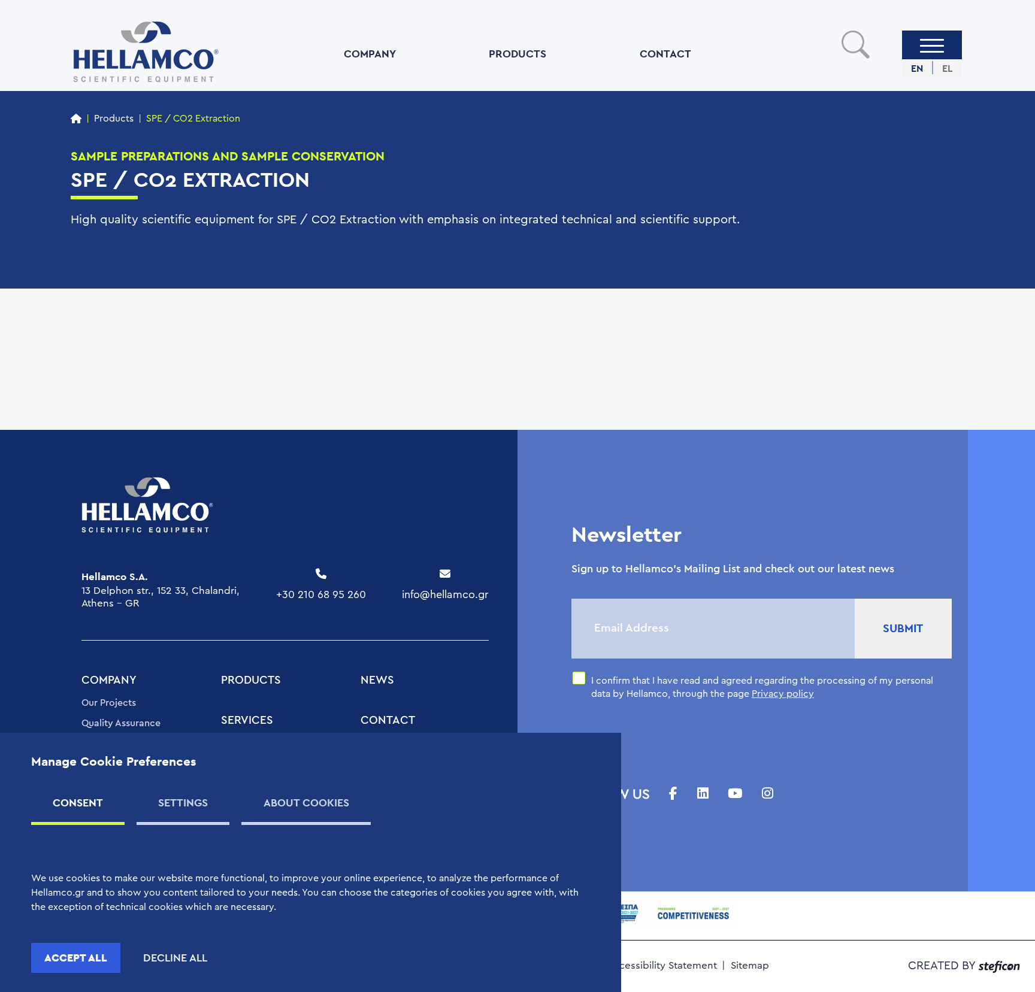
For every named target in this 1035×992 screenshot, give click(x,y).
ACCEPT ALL (75, 957)
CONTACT (665, 53)
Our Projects (108, 703)
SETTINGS (183, 802)
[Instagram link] (767, 794)
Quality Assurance (121, 723)
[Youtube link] (735, 794)
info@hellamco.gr (445, 594)
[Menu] (932, 45)
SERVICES (247, 720)
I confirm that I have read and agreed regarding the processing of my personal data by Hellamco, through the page (762, 687)
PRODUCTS (517, 53)
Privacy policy (783, 694)
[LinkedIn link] (703, 794)
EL (947, 68)
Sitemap (750, 965)
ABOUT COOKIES (306, 802)
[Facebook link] (673, 794)
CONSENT (78, 802)
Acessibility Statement (665, 965)
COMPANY (370, 53)
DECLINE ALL (175, 957)
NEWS (377, 680)
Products (114, 118)
